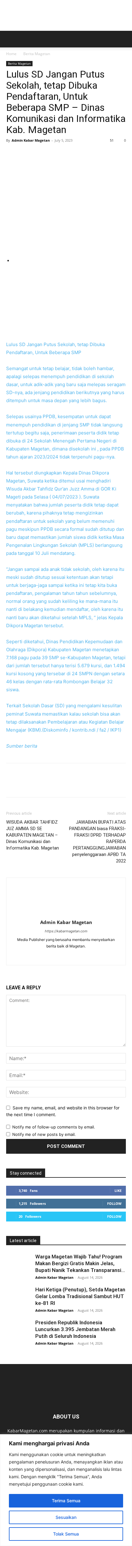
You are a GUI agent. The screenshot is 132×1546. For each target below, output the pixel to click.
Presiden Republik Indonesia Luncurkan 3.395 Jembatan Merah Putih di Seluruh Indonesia (75, 1329)
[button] (10, 39)
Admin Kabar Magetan (31, 140)
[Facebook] (12, 154)
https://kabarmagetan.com (66, 931)
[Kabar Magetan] (66, 15)
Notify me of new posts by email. (44, 1134)
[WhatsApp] (55, 154)
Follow (114, 1203)
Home (11, 53)
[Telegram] (69, 154)
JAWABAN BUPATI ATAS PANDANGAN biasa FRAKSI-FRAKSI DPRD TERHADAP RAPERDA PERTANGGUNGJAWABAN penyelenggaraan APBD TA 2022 (97, 841)
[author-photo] (66, 913)
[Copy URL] (83, 154)
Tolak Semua (66, 1533)
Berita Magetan (36, 53)
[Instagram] (73, 956)
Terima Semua (66, 1500)
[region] (66, 1490)
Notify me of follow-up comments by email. (53, 1126)
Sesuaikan (66, 1517)
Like (118, 1190)
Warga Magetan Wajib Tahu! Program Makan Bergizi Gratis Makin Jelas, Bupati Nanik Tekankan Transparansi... (80, 1263)
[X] (26, 154)
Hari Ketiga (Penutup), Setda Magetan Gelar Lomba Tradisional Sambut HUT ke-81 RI (80, 1296)
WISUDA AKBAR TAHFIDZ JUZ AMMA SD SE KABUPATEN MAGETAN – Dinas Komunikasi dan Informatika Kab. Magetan (32, 835)
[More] (97, 154)
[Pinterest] (40, 154)
